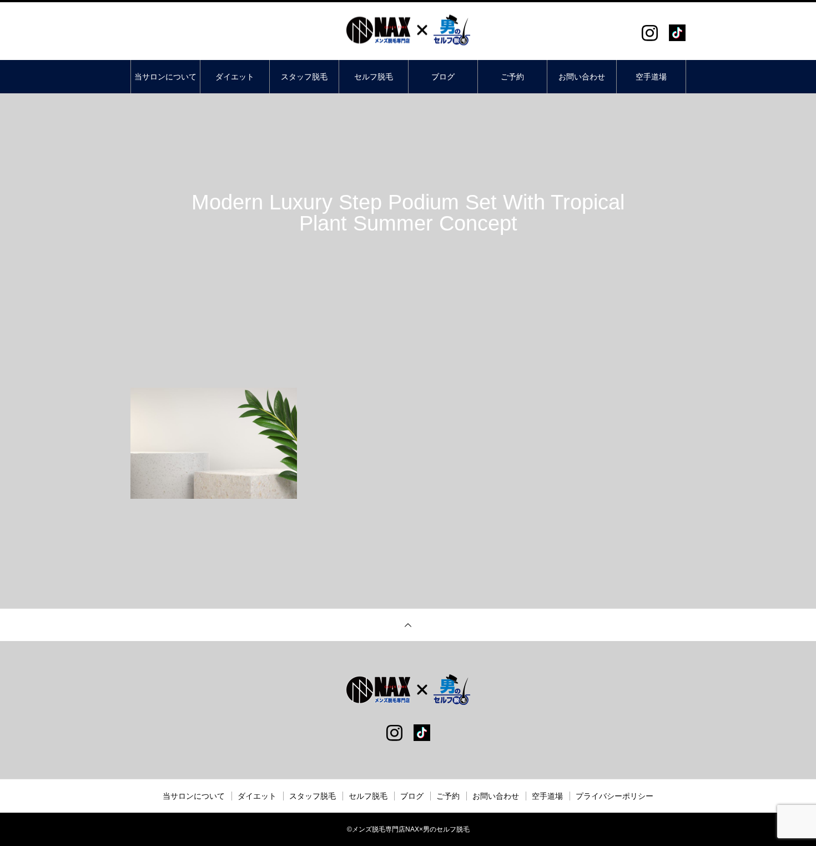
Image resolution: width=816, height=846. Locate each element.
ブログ (443, 76)
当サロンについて (165, 76)
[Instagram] (649, 32)
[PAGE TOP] (408, 624)
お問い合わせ (581, 76)
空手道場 (651, 76)
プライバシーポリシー (614, 796)
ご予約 (512, 76)
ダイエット (234, 76)
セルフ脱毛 (373, 76)
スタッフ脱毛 (304, 76)
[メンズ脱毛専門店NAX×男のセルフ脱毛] (408, 30)
